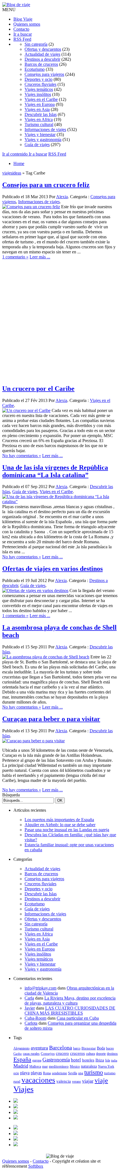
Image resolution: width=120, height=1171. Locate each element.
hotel (76, 1060)
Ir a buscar (22, 34)
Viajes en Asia (37, 109)
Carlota (31, 1023)
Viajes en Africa (39, 119)
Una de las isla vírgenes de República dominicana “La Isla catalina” (55, 471)
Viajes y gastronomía (43, 139)
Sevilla (72, 1073)
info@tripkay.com (40, 988)
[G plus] (15, 1118)
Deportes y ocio (38, 79)
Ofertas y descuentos (43, 49)
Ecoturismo (35, 69)
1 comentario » (15, 256)
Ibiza (99, 1060)
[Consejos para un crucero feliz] (31, 206)
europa (36, 1060)
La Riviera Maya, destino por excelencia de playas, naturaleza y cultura (70, 1000)
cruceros (77, 1053)
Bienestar (88, 1048)
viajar (87, 1081)
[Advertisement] (60, 319)
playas (36, 1072)
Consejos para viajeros (44, 74)
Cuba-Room (35, 1018)
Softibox (35, 1166)
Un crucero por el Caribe (38, 388)
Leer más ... (40, 256)
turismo (93, 1072)
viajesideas (11, 173)
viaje (101, 1080)
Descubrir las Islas (41, 114)
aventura (39, 1048)
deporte (101, 1054)
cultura (90, 1053)
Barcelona (60, 1048)
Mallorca (35, 1066)
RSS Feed (22, 39)
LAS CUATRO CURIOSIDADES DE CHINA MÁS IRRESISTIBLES (70, 1010)
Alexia (62, 196)
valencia (63, 1081)
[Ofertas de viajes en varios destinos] (35, 590)
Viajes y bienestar (40, 134)
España (22, 1059)
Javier (30, 1008)
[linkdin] (15, 1112)
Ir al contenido (15, 154)
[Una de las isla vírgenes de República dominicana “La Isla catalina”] (60, 501)
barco (76, 1048)
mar (45, 1066)
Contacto (21, 29)
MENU (9, 9)
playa (25, 1072)
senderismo (59, 1073)
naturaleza (89, 1066)
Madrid (20, 1066)
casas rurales (31, 1054)
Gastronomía (56, 1060)
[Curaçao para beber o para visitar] (33, 740)
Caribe (17, 1053)
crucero (62, 1053)
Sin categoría (36, 44)
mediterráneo (59, 1066)
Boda (101, 1048)
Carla (29, 998)
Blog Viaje (22, 19)
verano (76, 1081)
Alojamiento (21, 1048)
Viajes (23, 1089)
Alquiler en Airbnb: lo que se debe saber (60, 824)
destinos (112, 1053)
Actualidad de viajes (42, 54)
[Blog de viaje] (16, 4)
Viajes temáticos (39, 89)
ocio (16, 1073)
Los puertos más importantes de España (59, 819)
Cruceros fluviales (40, 84)
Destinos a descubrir (42, 59)
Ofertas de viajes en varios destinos (52, 568)
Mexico (75, 1066)
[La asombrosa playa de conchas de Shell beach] (45, 656)
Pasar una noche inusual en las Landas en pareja (67, 829)
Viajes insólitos (38, 94)
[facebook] (15, 1101)
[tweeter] (15, 1106)
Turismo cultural (39, 124)
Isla (107, 1060)
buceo (110, 1048)
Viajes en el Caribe (41, 99)
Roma (47, 1073)
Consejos (48, 1053)
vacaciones (38, 1080)
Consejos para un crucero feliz (46, 184)
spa (80, 1073)
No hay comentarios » (21, 455)
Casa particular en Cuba (78, 1018)
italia (114, 1060)
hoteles (88, 1060)
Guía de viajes (37, 144)
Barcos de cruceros (41, 64)
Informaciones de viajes (45, 129)
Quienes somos (26, 24)
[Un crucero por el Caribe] (26, 410)
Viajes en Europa (40, 104)
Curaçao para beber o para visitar (51, 719)
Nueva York (106, 1066)
